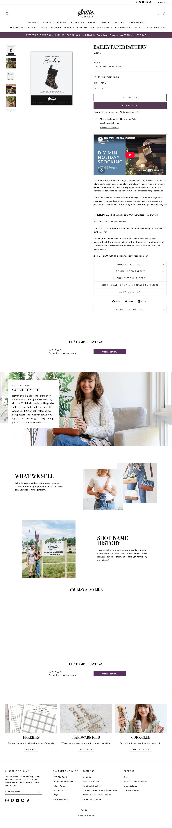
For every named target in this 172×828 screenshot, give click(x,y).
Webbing (81, 27)
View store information (109, 127)
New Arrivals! (18, 27)
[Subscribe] (40, 792)
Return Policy (59, 786)
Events (92, 22)
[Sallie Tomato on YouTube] (17, 800)
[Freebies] (31, 718)
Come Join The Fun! (130, 310)
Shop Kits (86, 749)
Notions (144, 27)
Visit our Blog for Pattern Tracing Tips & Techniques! (142, 204)
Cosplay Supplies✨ (113, 22)
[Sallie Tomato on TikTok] (28, 800)
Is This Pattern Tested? (130, 278)
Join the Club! (140, 749)
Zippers (54, 27)
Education (60, 22)
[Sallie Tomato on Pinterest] (22, 800)
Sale (46, 22)
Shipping (97, 66)
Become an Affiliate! (92, 781)
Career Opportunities (92, 799)
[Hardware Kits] (86, 718)
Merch (158, 27)
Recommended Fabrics (130, 271)
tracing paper (126, 200)
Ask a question (130, 292)
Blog (126, 777)
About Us (87, 777)
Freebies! (33, 22)
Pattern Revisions (61, 799)
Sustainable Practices (92, 786)
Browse (31, 749)
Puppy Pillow (38, 414)
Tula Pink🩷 (136, 22)
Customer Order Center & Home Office (100, 790)
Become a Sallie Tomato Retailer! (97, 795)
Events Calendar (131, 786)
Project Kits (126, 27)
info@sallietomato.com (63, 781)
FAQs (55, 795)
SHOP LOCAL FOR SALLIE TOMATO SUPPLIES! (130, 285)
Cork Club (77, 22)
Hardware (38, 27)
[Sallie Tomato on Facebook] (12, 800)
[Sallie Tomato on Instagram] (7, 800)
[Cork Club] (141, 718)
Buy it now (130, 106)
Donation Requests (132, 790)
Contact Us (58, 790)
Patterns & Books (102, 27)
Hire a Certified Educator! (135, 781)
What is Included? (130, 264)
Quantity (100, 83)
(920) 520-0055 (60, 777)
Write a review (109, 351)
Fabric (68, 27)
